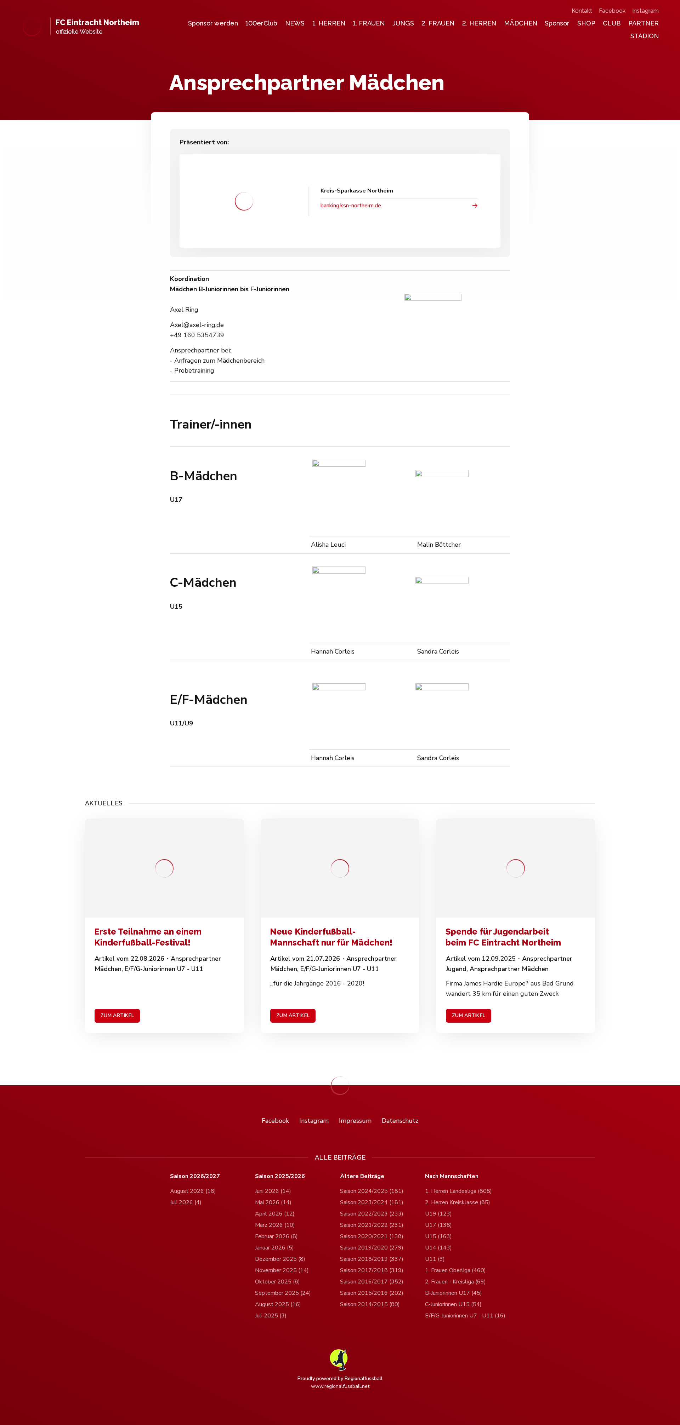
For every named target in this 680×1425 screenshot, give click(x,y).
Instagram (645, 10)
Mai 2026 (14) (273, 1202)
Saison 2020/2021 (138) (371, 1236)
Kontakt (582, 10)
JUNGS (403, 23)
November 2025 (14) (282, 1270)
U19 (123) (438, 1214)
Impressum (355, 1120)
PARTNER (643, 23)
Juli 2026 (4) (186, 1202)
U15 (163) (438, 1236)
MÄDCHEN (520, 23)
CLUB (611, 23)
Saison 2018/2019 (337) (371, 1259)
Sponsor (557, 23)
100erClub (261, 23)
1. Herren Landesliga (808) (458, 1191)
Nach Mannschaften (451, 1176)
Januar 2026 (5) (274, 1248)
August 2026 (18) (193, 1191)
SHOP (586, 23)
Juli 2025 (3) (271, 1316)
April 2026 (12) (275, 1214)
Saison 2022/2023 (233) (371, 1214)
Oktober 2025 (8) (277, 1282)
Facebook (612, 10)
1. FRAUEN (369, 23)
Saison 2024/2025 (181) (371, 1191)
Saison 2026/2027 (195, 1176)
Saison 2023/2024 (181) (371, 1202)
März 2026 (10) (275, 1225)
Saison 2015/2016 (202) (371, 1293)
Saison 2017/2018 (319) (371, 1270)
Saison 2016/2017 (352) (371, 1282)
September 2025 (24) (283, 1293)
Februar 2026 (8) (276, 1236)
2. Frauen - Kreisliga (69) (455, 1282)
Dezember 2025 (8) (280, 1259)
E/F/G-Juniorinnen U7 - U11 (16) (465, 1316)
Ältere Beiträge (362, 1176)
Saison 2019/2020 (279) (371, 1248)
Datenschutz (400, 1120)
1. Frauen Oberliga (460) (455, 1270)
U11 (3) (435, 1259)
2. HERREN (479, 23)
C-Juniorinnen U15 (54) (453, 1304)
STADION (644, 36)
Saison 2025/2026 (280, 1176)
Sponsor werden (213, 23)
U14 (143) (438, 1248)
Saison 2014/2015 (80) (370, 1304)
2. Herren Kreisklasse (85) (457, 1202)
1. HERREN (328, 23)
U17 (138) (438, 1225)
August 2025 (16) (278, 1304)
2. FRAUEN (437, 23)
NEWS (295, 23)
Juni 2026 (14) (273, 1191)
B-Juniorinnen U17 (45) (453, 1293)
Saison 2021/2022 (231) (371, 1225)
